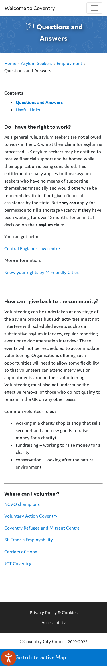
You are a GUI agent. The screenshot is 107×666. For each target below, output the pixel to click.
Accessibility (53, 622)
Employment (69, 63)
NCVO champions (22, 504)
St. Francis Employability (28, 539)
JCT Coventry (17, 563)
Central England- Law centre (32, 248)
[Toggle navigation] (94, 8)
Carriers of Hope (21, 552)
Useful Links (28, 110)
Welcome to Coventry (30, 8)
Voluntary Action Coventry (30, 516)
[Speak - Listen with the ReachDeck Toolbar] (8, 658)
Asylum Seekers (36, 63)
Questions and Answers (39, 102)
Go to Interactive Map (40, 657)
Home (10, 63)
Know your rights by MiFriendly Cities (42, 272)
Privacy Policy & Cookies (54, 612)
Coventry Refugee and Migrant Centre (42, 528)
